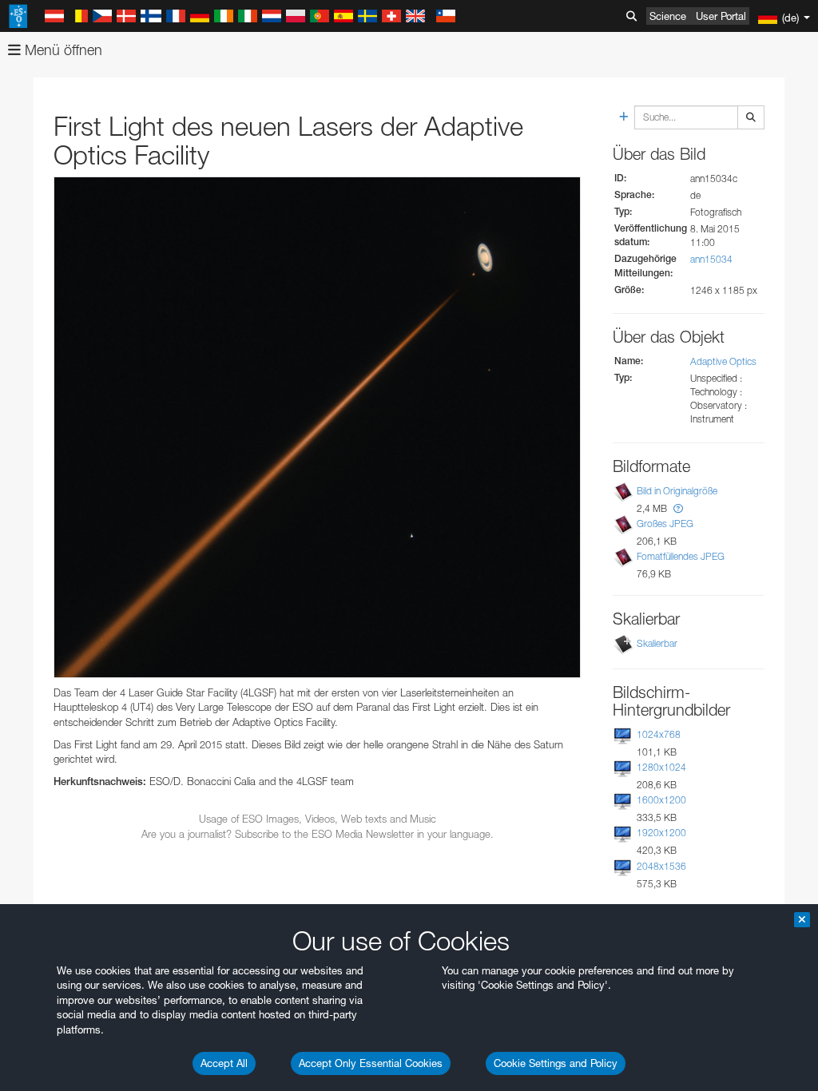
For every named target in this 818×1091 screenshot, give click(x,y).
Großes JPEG (665, 524)
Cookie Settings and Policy (555, 1063)
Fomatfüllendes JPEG (681, 556)
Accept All (224, 1063)
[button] (678, 508)
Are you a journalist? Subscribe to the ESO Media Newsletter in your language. (317, 833)
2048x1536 (661, 866)
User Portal (721, 16)
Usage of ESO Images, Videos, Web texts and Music (317, 818)
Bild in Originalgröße (677, 491)
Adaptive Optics (723, 361)
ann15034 (711, 259)
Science (667, 16)
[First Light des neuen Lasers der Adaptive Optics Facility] (317, 427)
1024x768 (659, 734)
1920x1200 (661, 833)
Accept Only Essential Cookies (371, 1063)
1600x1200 (661, 800)
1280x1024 (661, 767)
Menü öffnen (61, 50)
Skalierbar (657, 643)
